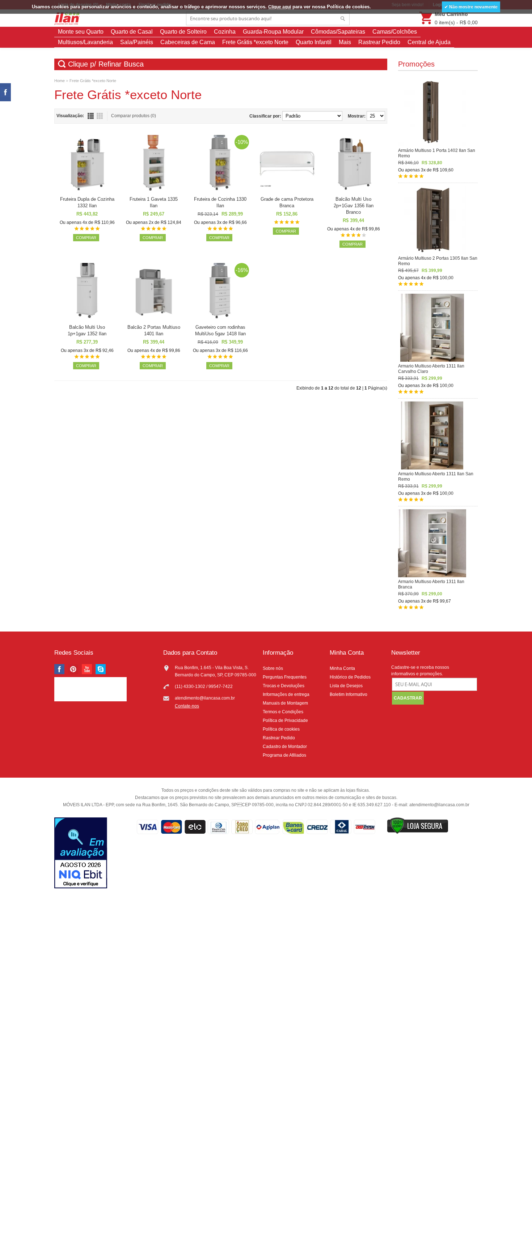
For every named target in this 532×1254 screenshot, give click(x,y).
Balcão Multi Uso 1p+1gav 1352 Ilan (87, 330)
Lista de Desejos (346, 685)
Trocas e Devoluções (283, 685)
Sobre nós (273, 668)
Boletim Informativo (348, 694)
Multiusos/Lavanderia (85, 42)
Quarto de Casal (132, 32)
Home (59, 80)
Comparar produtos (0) (133, 115)
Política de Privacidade (285, 720)
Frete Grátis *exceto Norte (255, 42)
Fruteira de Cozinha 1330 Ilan (220, 202)
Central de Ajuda (429, 42)
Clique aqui (279, 6)
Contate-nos (187, 706)
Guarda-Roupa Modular (273, 32)
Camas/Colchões (394, 32)
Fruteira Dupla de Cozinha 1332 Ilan (87, 202)
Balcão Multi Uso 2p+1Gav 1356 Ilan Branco (353, 205)
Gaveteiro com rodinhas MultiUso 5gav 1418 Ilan (220, 330)
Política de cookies (281, 729)
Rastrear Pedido (379, 42)
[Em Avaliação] (80, 853)
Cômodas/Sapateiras (338, 32)
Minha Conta (342, 668)
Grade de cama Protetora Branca (287, 202)
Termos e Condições (283, 711)
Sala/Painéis (136, 42)
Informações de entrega (286, 694)
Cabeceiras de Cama (187, 42)
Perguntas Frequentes (285, 677)
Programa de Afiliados (284, 755)
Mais (345, 42)
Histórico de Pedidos (350, 677)
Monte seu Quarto (81, 32)
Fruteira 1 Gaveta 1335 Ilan (154, 202)
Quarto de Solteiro (183, 32)
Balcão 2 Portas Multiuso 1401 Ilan (153, 330)
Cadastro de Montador (285, 746)
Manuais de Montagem (285, 703)
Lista (91, 116)
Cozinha (225, 32)
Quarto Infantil (314, 42)
